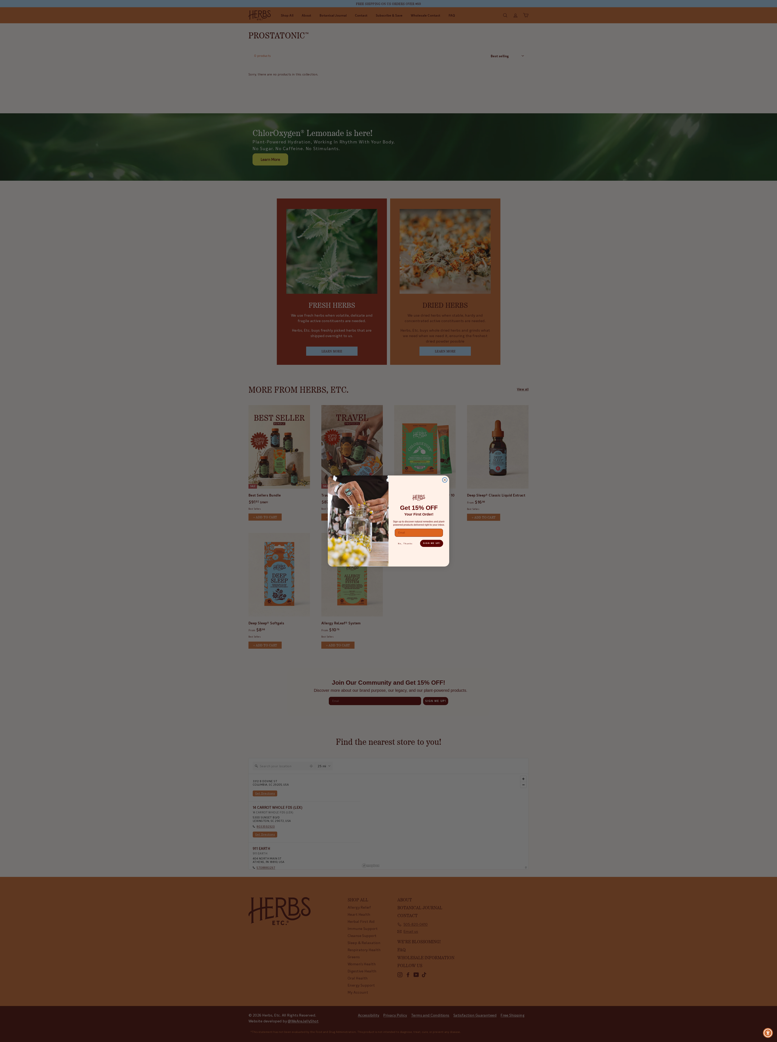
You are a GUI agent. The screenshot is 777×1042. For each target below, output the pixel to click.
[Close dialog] (444, 479)
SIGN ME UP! (431, 543)
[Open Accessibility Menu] (768, 1033)
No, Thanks (405, 544)
